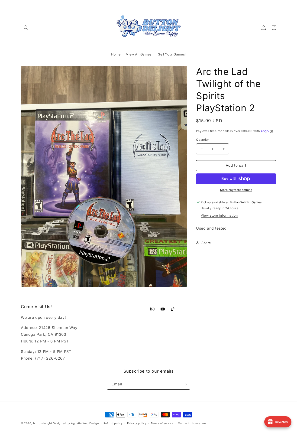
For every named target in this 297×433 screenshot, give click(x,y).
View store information (219, 215)
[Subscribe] (185, 384)
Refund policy (113, 423)
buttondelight (42, 423)
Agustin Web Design (85, 423)
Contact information (192, 423)
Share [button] (206, 243)
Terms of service (162, 423)
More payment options (236, 190)
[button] (26, 28)
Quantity (202, 139)
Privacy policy (136, 423)
